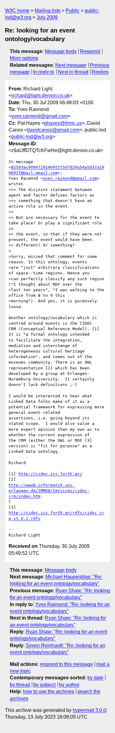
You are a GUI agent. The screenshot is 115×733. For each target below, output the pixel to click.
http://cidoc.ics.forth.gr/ (50, 473)
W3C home (17, 10)
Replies (100, 71)
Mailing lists (47, 10)
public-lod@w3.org (31, 136)
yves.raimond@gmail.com (39, 116)
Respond (90, 51)
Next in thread (73, 71)
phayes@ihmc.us (63, 123)
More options (24, 58)
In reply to (43, 71)
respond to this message (66, 664)
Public (72, 10)
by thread (20, 684)
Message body (61, 51)
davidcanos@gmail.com (53, 129)
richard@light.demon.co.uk (40, 95)
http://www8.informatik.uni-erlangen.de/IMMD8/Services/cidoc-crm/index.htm (49, 490)
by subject (44, 684)
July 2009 (47, 17)
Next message (70, 65)
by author (69, 684)
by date (95, 677)
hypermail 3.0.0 (89, 710)
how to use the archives (48, 691)
